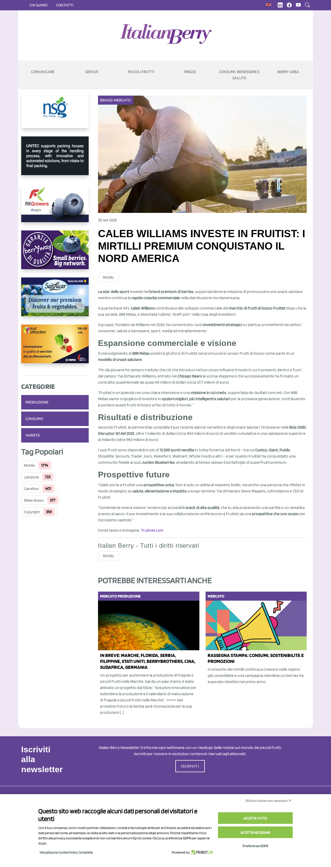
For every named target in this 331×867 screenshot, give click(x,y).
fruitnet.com (152, 530)
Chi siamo (38, 5)
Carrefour (31, 488)
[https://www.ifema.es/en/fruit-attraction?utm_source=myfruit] (55, 347)
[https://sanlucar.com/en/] (55, 300)
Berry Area (288, 71)
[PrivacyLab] (201, 852)
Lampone (31, 477)
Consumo (34, 418)
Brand (106, 100)
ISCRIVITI (190, 766)
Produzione (36, 402)
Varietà (32, 435)
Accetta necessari (255, 832)
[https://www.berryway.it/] (55, 253)
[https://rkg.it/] (55, 206)
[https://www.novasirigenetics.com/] (55, 112)
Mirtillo (29, 465)
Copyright (32, 512)
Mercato (122, 100)
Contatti (64, 5)
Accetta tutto (255, 818)
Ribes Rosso (34, 500)
